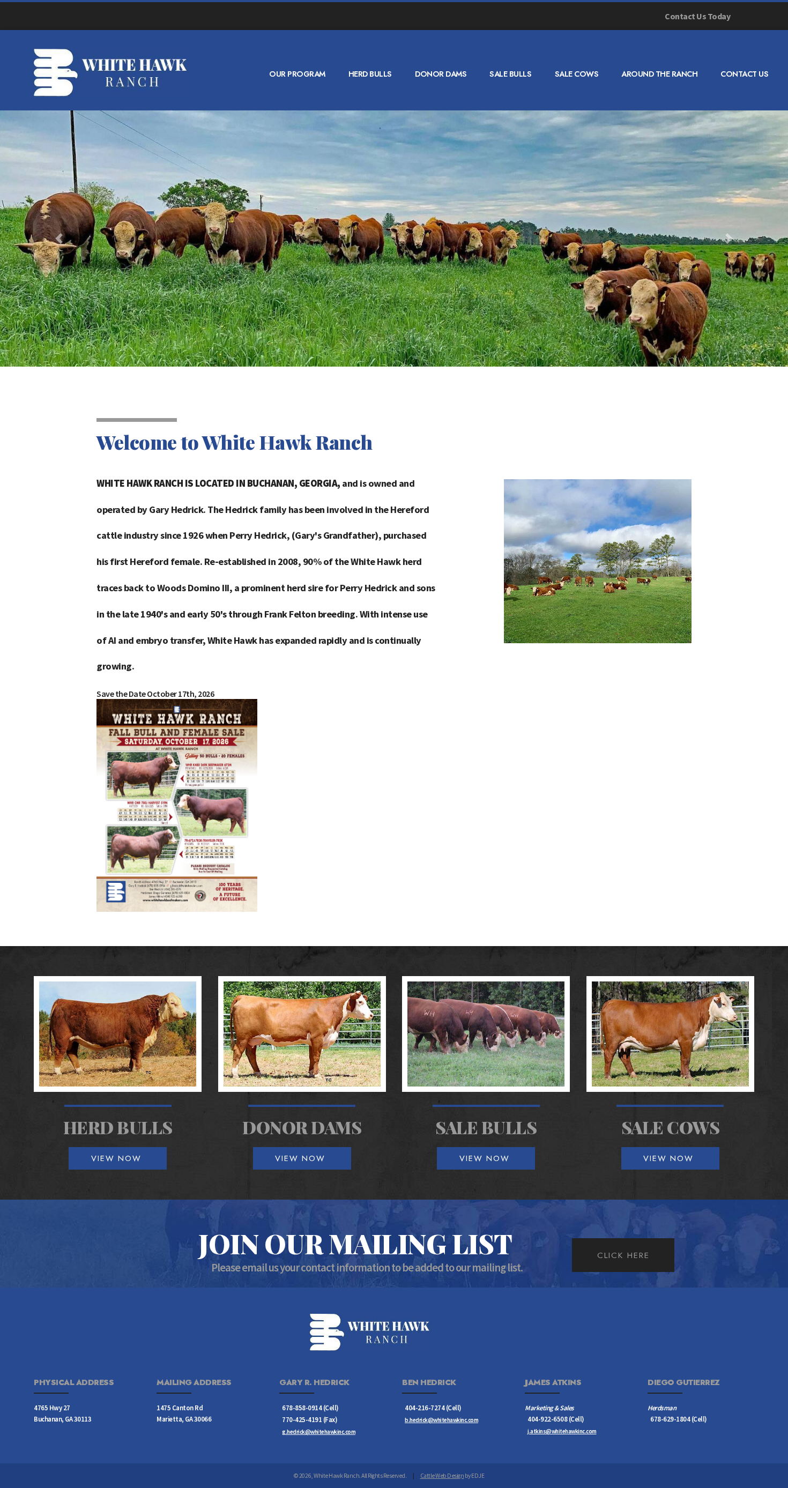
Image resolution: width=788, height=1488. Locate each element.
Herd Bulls (370, 74)
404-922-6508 (547, 1419)
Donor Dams (440, 74)
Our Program (297, 74)
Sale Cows (577, 74)
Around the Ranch (659, 74)
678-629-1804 (670, 1419)
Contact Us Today (697, 16)
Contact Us (744, 74)
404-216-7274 (424, 1407)
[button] (59, 238)
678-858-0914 (302, 1407)
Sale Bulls (510, 74)
